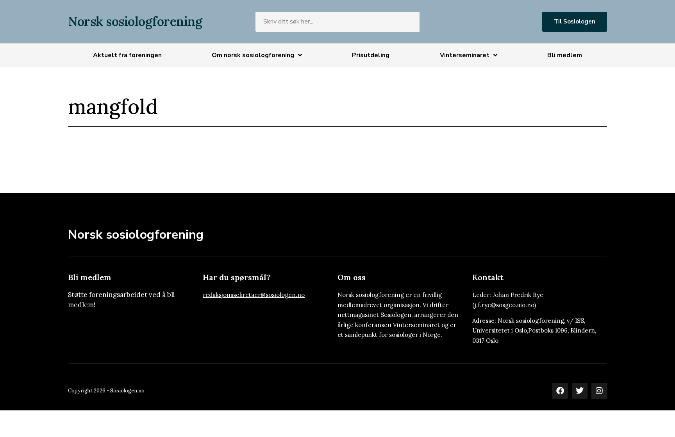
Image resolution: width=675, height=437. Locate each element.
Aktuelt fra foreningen (127, 55)
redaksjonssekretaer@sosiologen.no (254, 295)
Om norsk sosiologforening (253, 55)
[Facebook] (560, 391)
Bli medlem (564, 55)
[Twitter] (580, 391)
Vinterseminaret (464, 55)
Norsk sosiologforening (135, 21)
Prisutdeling (370, 55)
